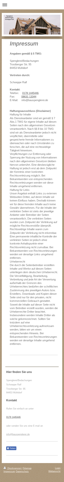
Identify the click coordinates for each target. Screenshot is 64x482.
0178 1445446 (30, 93)
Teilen (12, 448)
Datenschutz (22, 471)
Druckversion (14, 468)
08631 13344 (28, 96)
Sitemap (27, 468)
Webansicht (54, 471)
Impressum (9, 471)
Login (57, 468)
